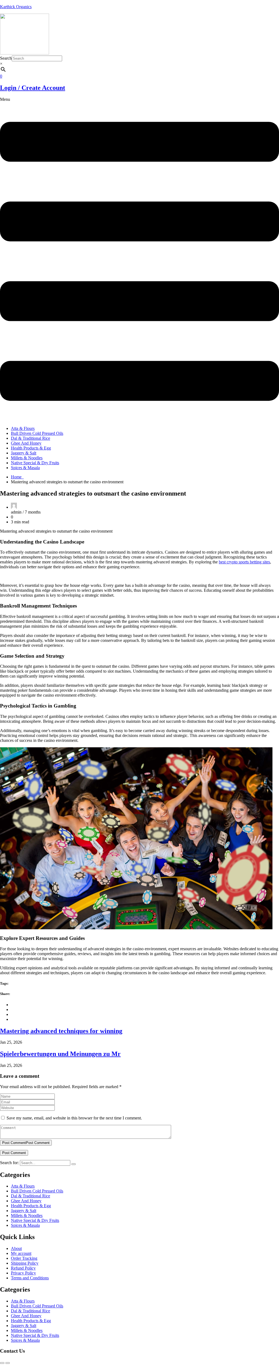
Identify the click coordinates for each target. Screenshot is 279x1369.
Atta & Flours (23, 428)
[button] (139, 259)
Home (17, 477)
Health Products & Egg (31, 448)
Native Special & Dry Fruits (35, 462)
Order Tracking (24, 1258)
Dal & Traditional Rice (30, 438)
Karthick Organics (16, 6)
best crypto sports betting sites (244, 562)
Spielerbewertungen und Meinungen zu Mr (60, 1053)
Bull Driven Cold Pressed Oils (37, 433)
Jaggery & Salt (23, 453)
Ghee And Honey (26, 443)
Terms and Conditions (30, 1278)
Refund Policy (23, 1268)
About (16, 1248)
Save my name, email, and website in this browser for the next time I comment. (74, 1118)
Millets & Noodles (27, 458)
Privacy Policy (23, 1273)
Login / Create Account (32, 87)
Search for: (9, 1162)
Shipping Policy (24, 1263)
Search (6, 58)
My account (21, 1253)
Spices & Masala (25, 467)
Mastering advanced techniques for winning (61, 1030)
